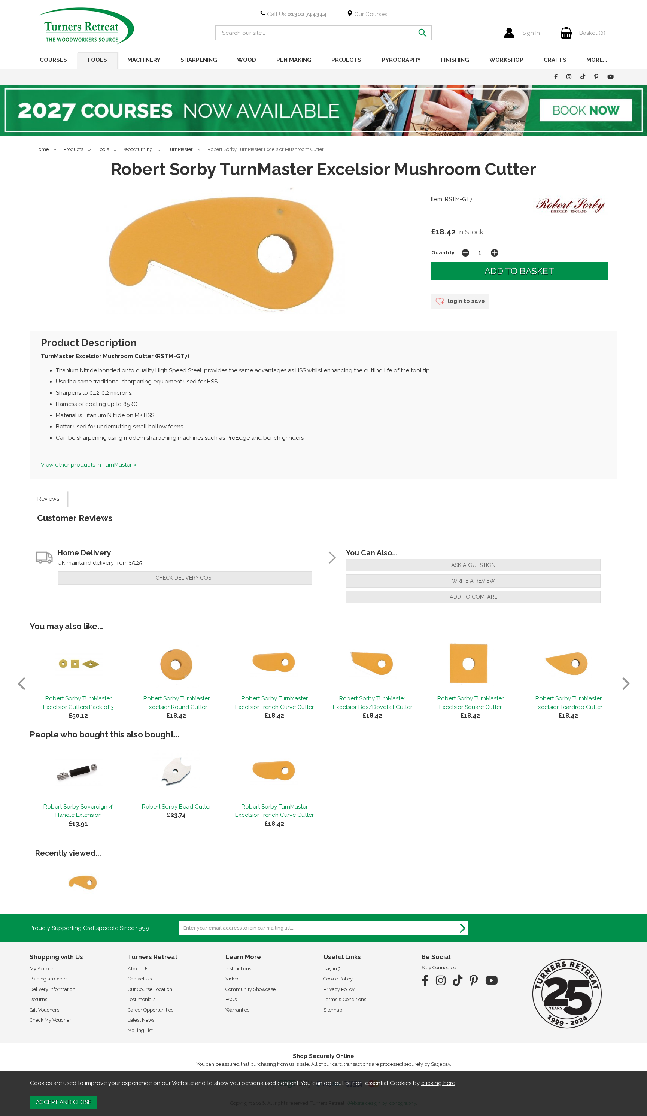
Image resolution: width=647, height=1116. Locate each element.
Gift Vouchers (44, 1010)
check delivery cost (185, 578)
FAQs (231, 999)
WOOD (246, 60)
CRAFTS (555, 60)
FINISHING (455, 60)
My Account (43, 968)
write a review (473, 581)
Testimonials (141, 999)
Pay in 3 (332, 968)
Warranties (237, 1010)
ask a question (473, 565)
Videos (232, 979)
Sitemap (333, 1010)
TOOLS (97, 60)
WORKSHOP (506, 60)
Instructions (238, 968)
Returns (38, 999)
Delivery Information (52, 989)
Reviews (48, 498)
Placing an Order (48, 979)
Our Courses (370, 14)
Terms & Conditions (345, 999)
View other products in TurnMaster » (89, 464)
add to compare (473, 597)
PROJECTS (346, 60)
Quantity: (443, 252)
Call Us (296, 14)
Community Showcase (250, 989)
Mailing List (140, 1030)
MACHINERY (143, 60)
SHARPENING (198, 60)
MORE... (596, 60)
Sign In (531, 33)
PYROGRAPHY (401, 60)
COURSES (53, 60)
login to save (465, 301)
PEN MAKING (294, 60)
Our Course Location (150, 989)
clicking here (438, 1083)
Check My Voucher (50, 1020)
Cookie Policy (338, 979)
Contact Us (140, 979)
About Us (138, 968)
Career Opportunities (150, 1010)
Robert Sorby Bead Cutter (176, 806)
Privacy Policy (339, 989)
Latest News (141, 1020)
